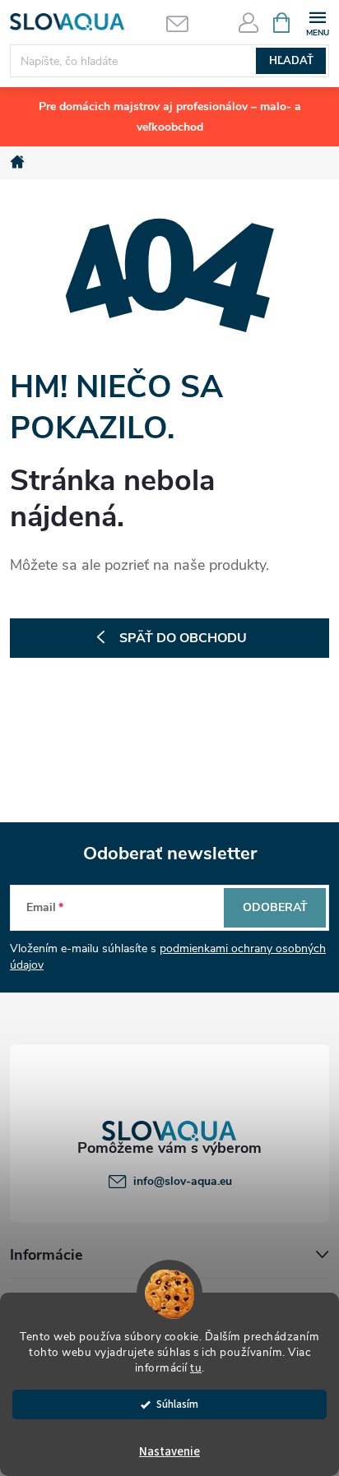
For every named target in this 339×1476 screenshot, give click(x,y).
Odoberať (275, 907)
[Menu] (317, 22)
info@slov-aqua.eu (182, 1181)
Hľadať (291, 60)
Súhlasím (177, 1404)
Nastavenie (169, 1451)
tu (196, 1368)
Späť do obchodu (183, 638)
